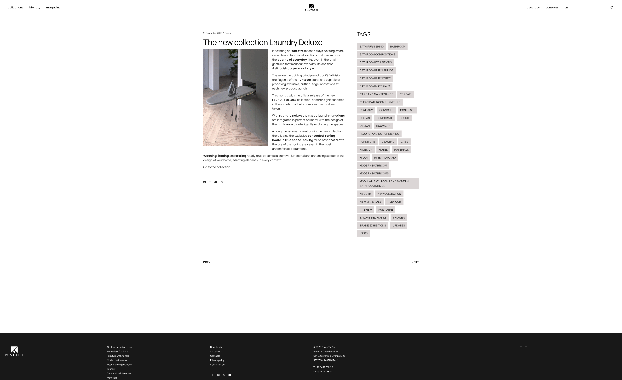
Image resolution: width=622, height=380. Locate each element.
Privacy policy (217, 360)
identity (34, 7)
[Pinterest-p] (224, 375)
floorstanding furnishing (379, 133)
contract (407, 110)
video (364, 233)
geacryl (388, 141)
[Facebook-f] (212, 375)
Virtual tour (216, 351)
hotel (383, 149)
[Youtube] (229, 375)
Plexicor (394, 201)
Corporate (384, 118)
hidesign (366, 149)
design (365, 126)
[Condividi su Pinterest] (204, 182)
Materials (401, 149)
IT (521, 347)
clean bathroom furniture (380, 102)
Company (366, 110)
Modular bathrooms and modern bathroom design (384, 183)
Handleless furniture (117, 351)
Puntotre (385, 209)
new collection (389, 193)
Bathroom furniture (375, 78)
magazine (53, 7)
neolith (365, 193)
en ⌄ (567, 7)
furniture (367, 141)
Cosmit (404, 118)
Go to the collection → (218, 167)
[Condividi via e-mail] (215, 182)
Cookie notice (217, 364)
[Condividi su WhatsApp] (222, 182)
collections (15, 7)
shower (399, 217)
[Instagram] (218, 375)
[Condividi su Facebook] (210, 182)
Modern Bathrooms (374, 173)
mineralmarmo (385, 157)
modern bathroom (373, 165)
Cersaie (405, 94)
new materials (370, 201)
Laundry (111, 368)
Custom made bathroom (119, 347)
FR (526, 347)
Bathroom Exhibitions (376, 62)
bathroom (397, 46)
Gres (404, 141)
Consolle (386, 110)
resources (533, 7)
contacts (552, 7)
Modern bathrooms (117, 360)
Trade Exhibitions (373, 225)
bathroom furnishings (376, 70)
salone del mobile (373, 217)
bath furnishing (372, 46)
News (228, 33)
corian (365, 118)
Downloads (216, 347)
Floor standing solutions (119, 364)
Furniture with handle (118, 355)
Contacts (215, 355)
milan (364, 157)
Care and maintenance (376, 94)
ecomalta (383, 126)
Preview (366, 209)
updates (398, 225)
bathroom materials (375, 86)
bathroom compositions (377, 54)
